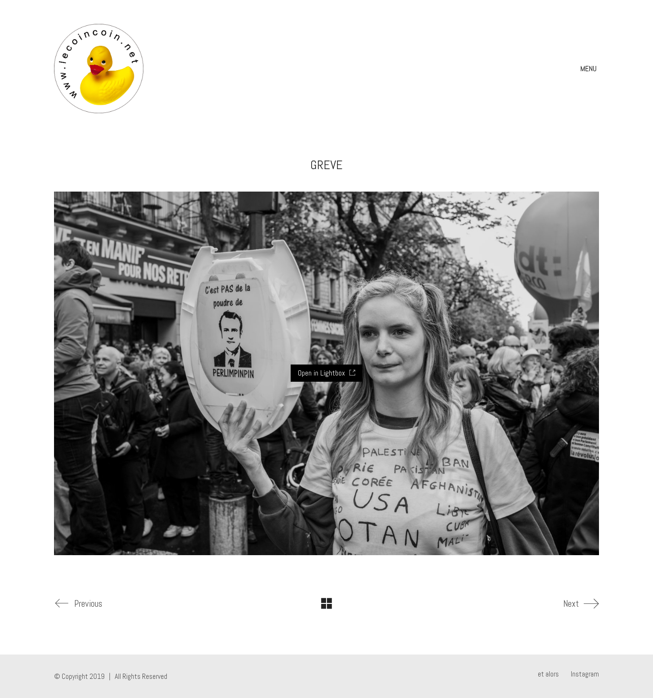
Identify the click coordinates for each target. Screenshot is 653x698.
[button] (589, 68)
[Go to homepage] (98, 68)
